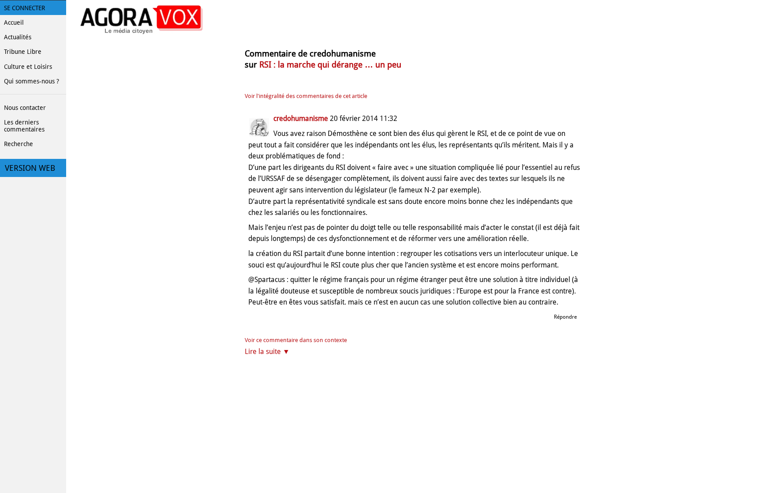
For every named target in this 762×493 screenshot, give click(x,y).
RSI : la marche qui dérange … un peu (330, 64)
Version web (30, 168)
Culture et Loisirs (28, 66)
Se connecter (24, 7)
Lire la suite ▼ (267, 351)
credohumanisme (300, 118)
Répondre (565, 317)
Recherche (18, 143)
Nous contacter (25, 107)
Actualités (17, 37)
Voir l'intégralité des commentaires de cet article (306, 96)
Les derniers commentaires (24, 126)
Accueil (14, 22)
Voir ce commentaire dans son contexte (296, 340)
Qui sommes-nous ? (31, 81)
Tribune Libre (22, 51)
